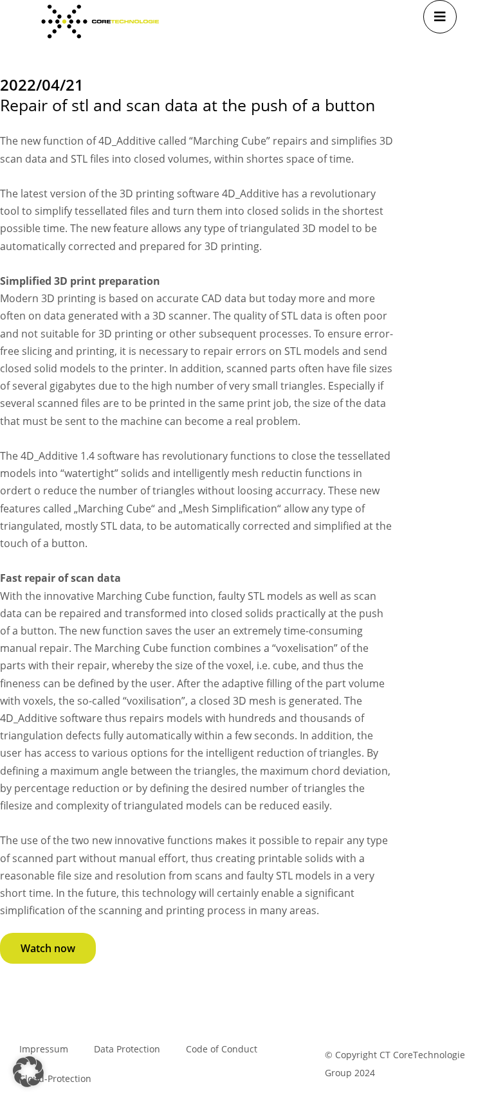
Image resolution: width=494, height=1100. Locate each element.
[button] (28, 1071)
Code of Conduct (221, 1049)
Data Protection (127, 1049)
